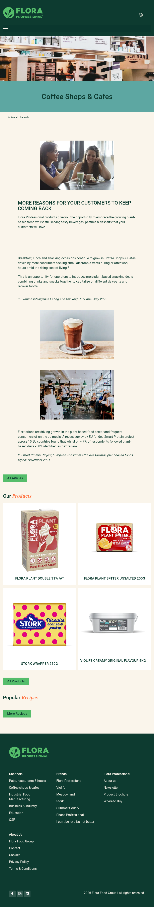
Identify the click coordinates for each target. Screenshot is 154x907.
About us (110, 781)
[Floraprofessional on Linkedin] (27, 894)
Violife (60, 787)
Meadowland (65, 794)
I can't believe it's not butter (75, 822)
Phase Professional (70, 815)
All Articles (15, 478)
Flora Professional (69, 781)
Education (16, 813)
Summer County (67, 808)
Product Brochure (116, 794)
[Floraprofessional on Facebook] (12, 894)
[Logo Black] (23, 3)
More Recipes (17, 713)
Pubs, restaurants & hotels (27, 781)
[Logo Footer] (29, 746)
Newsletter (111, 787)
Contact (14, 848)
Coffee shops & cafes (24, 787)
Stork (60, 801)
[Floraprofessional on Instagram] (20, 894)
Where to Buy (113, 801)
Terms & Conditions (23, 869)
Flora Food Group (21, 841)
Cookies (14, 855)
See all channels (19, 117)
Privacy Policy (19, 862)
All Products (16, 681)
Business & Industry (23, 806)
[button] (141, 15)
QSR (12, 820)
